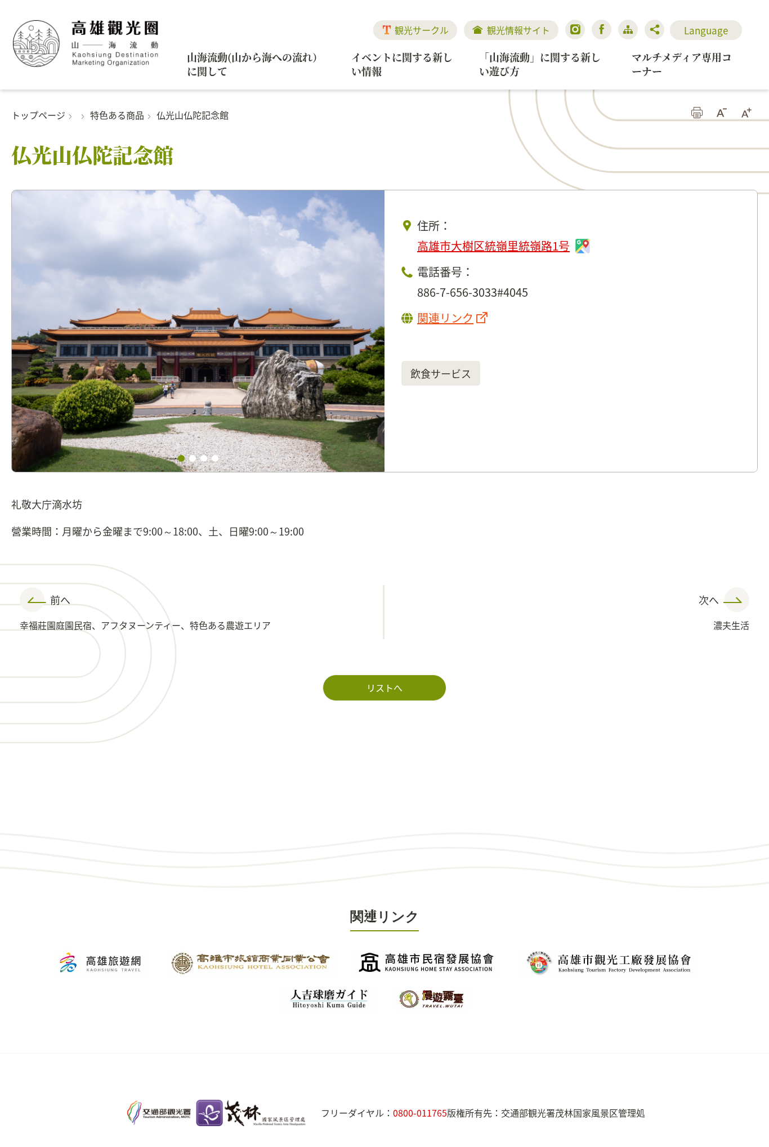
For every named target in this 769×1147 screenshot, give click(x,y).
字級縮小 (721, 112)
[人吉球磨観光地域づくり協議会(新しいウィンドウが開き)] (329, 998)
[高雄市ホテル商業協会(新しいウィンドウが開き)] (251, 962)
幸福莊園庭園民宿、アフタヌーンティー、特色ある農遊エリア (145, 612)
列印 (697, 112)
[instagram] (575, 29)
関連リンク (445, 318)
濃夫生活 (724, 612)
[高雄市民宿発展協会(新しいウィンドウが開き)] (427, 962)
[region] (570, 296)
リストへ (384, 687)
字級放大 (746, 112)
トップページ (38, 115)
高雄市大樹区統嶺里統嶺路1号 (493, 246)
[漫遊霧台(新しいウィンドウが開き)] (432, 998)
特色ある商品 (117, 115)
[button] (257, 68)
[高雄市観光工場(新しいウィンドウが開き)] (608, 962)
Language (706, 30)
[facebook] (601, 29)
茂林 (217, 1113)
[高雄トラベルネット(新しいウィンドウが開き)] (101, 962)
